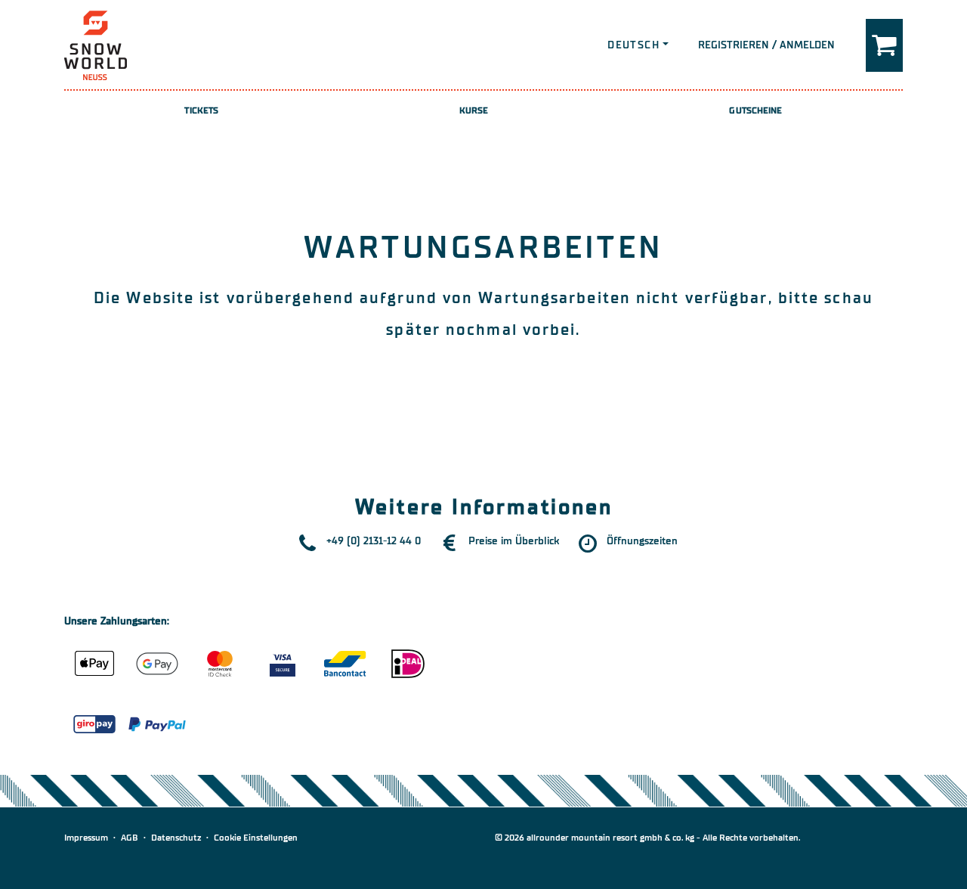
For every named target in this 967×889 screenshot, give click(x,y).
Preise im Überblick (513, 540)
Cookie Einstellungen (256, 837)
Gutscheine (755, 110)
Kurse (474, 110)
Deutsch (633, 45)
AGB (129, 837)
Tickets (201, 110)
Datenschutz (176, 837)
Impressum (86, 837)
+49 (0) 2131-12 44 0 (373, 540)
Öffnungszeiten (642, 540)
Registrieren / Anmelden (766, 45)
